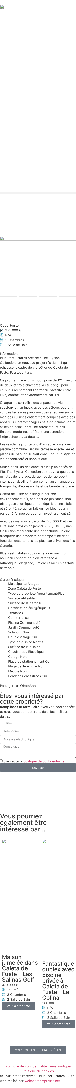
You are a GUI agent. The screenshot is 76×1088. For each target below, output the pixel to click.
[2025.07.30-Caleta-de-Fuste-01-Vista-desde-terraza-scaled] (38, 257)
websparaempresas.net (42, 1081)
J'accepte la (34, 761)
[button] (38, 193)
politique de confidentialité (43, 761)
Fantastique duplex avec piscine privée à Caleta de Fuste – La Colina (58, 980)
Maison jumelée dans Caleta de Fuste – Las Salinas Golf (20, 968)
